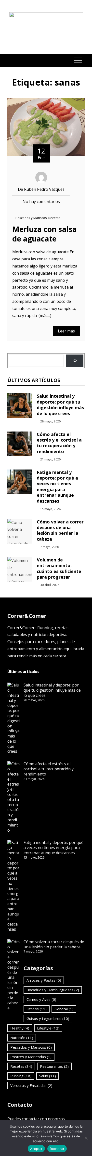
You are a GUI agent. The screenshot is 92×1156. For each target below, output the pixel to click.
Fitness (36, 1008)
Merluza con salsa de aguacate (44, 234)
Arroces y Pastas (43, 980)
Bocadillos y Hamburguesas (52, 989)
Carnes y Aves (41, 999)
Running (20, 1075)
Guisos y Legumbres (47, 1018)
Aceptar (36, 1149)
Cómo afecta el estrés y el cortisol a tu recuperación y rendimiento (59, 442)
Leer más (66, 331)
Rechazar (57, 1149)
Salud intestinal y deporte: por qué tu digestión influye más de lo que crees (60, 404)
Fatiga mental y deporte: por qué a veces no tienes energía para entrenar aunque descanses (57, 486)
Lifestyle (48, 1028)
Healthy (19, 1028)
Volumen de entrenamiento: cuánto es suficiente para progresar (59, 568)
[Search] (74, 361)
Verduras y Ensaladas (31, 1085)
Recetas (54, 218)
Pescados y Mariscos (31, 218)
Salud (47, 1075)
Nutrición (21, 1037)
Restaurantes (54, 1066)
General (63, 1008)
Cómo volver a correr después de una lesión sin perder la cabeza (60, 530)
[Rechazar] (85, 1138)
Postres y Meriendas (31, 1056)
